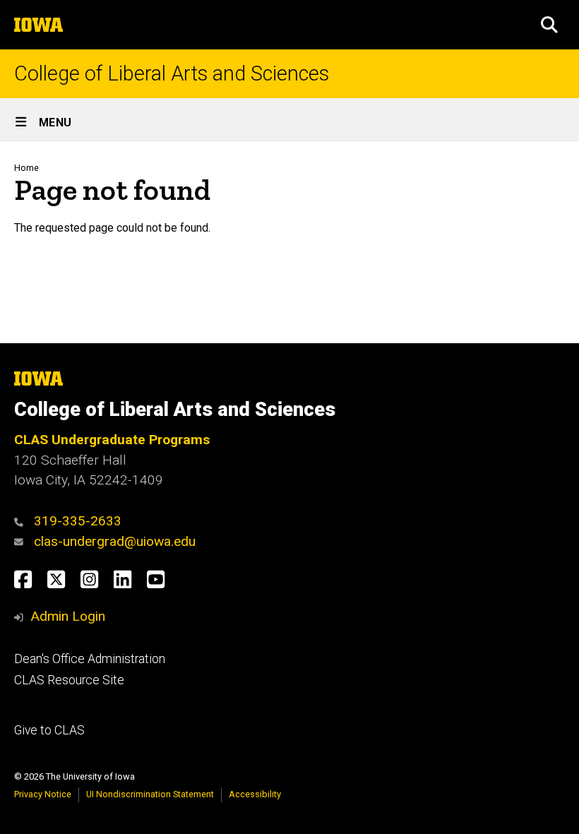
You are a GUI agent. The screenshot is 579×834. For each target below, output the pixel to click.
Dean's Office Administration (89, 659)
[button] (549, 24)
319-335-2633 (77, 521)
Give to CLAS (49, 730)
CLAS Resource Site (69, 680)
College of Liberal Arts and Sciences (171, 74)
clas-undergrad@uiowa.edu (115, 541)
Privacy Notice (42, 794)
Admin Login (67, 616)
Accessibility (255, 794)
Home (26, 167)
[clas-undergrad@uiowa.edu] (22, 541)
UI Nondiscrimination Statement (150, 794)
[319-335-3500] (22, 521)
